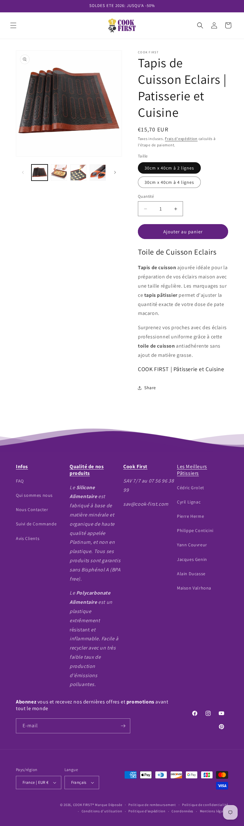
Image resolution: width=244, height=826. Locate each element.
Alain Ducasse (191, 573)
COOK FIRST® (83, 805)
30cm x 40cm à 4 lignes (169, 182)
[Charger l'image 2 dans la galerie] (59, 172)
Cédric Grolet (190, 487)
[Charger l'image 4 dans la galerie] (98, 172)
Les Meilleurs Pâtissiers (192, 469)
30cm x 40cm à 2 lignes (169, 168)
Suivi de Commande (36, 524)
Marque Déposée (108, 805)
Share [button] (150, 387)
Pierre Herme (190, 516)
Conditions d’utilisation (102, 811)
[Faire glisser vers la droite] (115, 172)
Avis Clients (27, 538)
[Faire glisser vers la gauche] (23, 172)
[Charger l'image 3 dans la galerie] (78, 172)
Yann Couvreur (192, 545)
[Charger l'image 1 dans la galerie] (39, 172)
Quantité (146, 196)
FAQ (20, 481)
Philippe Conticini (195, 530)
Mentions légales (214, 811)
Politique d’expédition (146, 811)
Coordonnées (182, 811)
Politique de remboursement (152, 805)
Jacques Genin (192, 559)
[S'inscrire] (123, 725)
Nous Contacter (32, 509)
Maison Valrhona (194, 588)
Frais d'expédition (181, 138)
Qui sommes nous (34, 495)
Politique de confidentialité (205, 805)
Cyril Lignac (188, 502)
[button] (13, 25)
